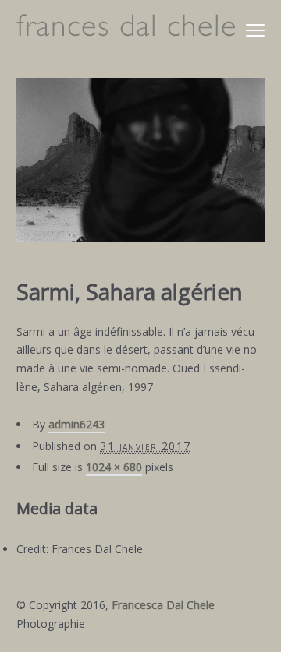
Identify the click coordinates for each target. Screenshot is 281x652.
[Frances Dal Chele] (125, 30)
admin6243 (76, 424)
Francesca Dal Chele (163, 604)
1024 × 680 (114, 467)
